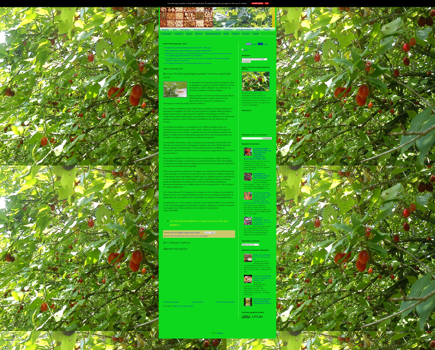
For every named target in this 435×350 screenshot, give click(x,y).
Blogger (220, 333)
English (256, 34)
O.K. (266, 3)
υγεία (197, 236)
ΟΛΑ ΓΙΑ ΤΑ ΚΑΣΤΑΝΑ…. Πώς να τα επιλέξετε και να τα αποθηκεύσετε (262, 221)
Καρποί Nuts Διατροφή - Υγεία (216, 10)
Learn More (257, 3)
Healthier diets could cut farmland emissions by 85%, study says (188, 47)
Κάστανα (199, 34)
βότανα (173, 236)
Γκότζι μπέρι (166, 34)
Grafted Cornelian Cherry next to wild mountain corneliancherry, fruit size (262, 301)
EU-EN (265, 44)
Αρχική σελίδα (197, 302)
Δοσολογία (180, 236)
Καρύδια (267, 30)
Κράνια (189, 34)
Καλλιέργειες (185, 30)
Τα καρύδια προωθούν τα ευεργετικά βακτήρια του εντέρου (188, 63)
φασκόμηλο (204, 236)
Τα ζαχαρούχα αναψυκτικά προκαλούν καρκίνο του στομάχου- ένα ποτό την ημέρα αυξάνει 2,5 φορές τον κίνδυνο (197, 59)
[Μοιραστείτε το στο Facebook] (212, 233)
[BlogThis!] (208, 233)
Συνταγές (246, 34)
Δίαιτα (218, 30)
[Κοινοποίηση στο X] (210, 233)
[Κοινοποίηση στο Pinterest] (214, 233)
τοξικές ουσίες (190, 236)
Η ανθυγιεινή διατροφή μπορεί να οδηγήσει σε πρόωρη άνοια (262, 278)
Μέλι (258, 30)
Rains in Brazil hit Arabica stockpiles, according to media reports (188, 50)
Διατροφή (165, 30)
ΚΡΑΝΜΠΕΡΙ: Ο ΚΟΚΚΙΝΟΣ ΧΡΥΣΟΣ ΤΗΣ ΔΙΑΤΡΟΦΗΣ (261, 176)
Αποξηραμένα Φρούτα (244, 30)
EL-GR (253, 44)
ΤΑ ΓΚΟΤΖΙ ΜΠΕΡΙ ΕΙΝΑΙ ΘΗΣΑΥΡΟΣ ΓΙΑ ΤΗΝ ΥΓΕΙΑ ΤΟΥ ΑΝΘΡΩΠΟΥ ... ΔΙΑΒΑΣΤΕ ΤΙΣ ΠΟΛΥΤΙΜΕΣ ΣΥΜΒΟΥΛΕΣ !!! (257, 153)
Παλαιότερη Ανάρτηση (225, 302)
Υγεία (174, 30)
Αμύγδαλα (178, 34)
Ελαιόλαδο (228, 30)
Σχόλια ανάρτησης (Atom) (183, 306)
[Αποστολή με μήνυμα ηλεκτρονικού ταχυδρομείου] (205, 233)
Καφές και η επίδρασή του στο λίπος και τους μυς (262, 257)
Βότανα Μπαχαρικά (213, 34)
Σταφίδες (235, 34)
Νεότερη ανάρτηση (171, 302)
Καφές (226, 34)
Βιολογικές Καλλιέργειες (203, 30)
